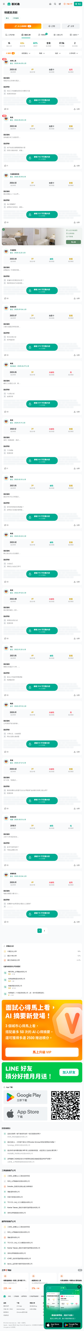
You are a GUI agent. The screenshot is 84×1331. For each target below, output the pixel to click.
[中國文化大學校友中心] (42, 951)
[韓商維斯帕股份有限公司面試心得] (42, 980)
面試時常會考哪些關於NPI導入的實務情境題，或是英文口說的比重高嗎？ (32, 1150)
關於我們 (6, 1306)
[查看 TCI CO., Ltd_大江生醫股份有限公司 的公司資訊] (42, 1202)
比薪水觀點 (33, 1309)
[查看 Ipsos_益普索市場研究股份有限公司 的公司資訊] (42, 1263)
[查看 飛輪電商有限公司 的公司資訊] (42, 1191)
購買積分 (6, 1312)
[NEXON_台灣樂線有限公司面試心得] (42, 972)
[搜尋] (55, 4)
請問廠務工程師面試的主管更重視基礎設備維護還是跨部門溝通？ (29, 1159)
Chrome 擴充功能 (22, 1312)
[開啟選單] (4, 4)
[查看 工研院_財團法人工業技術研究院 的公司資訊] (42, 1176)
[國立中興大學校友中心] (42, 956)
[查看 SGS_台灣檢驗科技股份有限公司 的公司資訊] (42, 1181)
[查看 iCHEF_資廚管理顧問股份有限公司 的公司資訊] (42, 1258)
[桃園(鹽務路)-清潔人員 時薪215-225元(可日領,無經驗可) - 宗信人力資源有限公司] (15, 1282)
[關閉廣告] (79, 1287)
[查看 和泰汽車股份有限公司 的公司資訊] (42, 1197)
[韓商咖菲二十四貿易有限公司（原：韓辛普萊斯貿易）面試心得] (42, 994)
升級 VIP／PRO (8, 1309)
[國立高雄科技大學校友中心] (42, 960)
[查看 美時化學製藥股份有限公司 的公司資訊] (42, 1212)
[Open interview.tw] (5, 1296)
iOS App (19, 1306)
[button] (9, 1309)
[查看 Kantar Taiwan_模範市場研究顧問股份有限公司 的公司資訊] (42, 1207)
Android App (21, 1309)
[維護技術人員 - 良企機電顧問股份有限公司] (43, 1282)
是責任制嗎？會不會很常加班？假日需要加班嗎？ (24, 1134)
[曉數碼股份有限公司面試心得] (42, 987)
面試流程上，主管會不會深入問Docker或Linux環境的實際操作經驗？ (31, 1142)
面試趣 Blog (33, 1306)
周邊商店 (6, 1315)
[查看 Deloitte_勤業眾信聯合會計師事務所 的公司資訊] (42, 1186)
